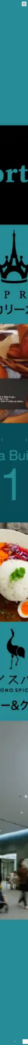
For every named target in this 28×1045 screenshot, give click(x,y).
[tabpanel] (14, 522)
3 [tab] (15, 1041)
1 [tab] (12, 1041)
